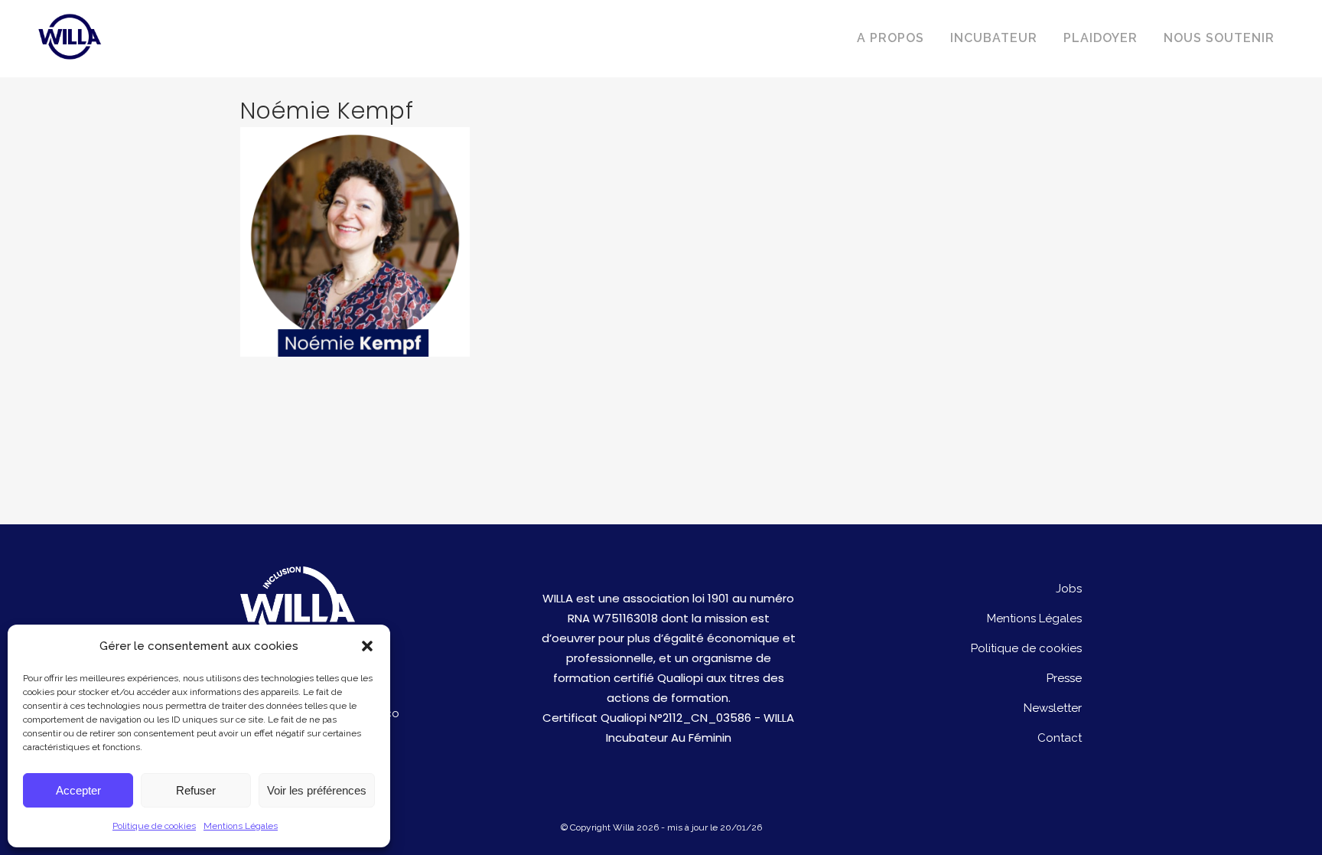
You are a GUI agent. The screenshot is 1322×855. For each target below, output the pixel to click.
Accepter (78, 790)
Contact (1059, 738)
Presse (1064, 678)
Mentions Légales (241, 826)
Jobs (1069, 589)
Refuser (196, 790)
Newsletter (1053, 708)
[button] (367, 646)
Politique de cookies (154, 826)
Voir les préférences (316, 790)
